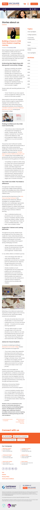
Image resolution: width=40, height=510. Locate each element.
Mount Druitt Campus (7, 461)
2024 (29, 66)
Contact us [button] (34, 4)
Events (29, 42)
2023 (29, 69)
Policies (4, 474)
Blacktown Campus (7, 448)
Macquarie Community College (10, 347)
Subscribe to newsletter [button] (21, 436)
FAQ (3, 472)
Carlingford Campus (26, 448)
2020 (29, 78)
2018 (29, 84)
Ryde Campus (25, 461)
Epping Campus (25, 455)
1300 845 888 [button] (7, 436)
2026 (29, 60)
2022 (29, 72)
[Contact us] (34, 9)
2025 (29, 63)
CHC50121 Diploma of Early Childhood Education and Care (13, 153)
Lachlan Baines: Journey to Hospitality (8, 420)
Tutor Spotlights (32, 53)
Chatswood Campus (7, 455)
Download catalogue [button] (10, 439)
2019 (29, 81)
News (29, 45)
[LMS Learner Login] (28, 4)
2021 (29, 75)
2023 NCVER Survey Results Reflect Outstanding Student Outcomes (20, 421)
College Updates (32, 34)
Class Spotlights (32, 31)
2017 (29, 87)
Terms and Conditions (8, 478)
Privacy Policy (5, 476)
